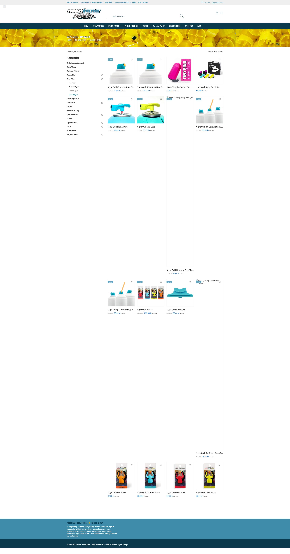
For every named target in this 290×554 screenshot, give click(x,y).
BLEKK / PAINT (159, 26)
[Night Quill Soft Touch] (180, 475)
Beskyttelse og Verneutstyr (76, 63)
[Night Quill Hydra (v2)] (180, 292)
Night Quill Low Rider (117, 492)
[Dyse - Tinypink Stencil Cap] (180, 70)
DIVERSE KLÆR (174, 26)
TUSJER (145, 26)
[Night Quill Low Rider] (121, 475)
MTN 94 (69, 107)
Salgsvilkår (108, 2)
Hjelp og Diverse (72, 2)
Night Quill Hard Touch (206, 492)
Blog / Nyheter (143, 2)
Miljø (133, 2)
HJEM (86, 26)
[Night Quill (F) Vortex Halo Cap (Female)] (121, 70)
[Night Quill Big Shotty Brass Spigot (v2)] (209, 364)
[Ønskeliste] (221, 14)
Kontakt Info (85, 2)
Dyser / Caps (96, 40)
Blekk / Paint (71, 67)
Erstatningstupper (73, 99)
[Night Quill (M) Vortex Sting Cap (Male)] (209, 110)
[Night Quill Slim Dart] (150, 110)
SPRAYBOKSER (98, 26)
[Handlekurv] (216, 13)
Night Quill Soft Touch (176, 492)
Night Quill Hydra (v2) (176, 310)
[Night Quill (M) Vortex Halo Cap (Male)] (150, 70)
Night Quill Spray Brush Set (208, 87)
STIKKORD (189, 26)
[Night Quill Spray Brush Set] (209, 70)
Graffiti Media (71, 103)
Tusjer (69, 126)
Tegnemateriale (72, 122)
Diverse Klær (71, 75)
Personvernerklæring (122, 2)
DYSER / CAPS (113, 26)
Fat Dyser (72, 83)
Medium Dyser (74, 87)
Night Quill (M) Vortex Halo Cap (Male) (150, 87)
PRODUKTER (80, 40)
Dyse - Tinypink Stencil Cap (178, 87)
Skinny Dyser (73, 91)
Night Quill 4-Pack (144, 310)
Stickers (69, 119)
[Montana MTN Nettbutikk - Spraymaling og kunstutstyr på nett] (84, 13)
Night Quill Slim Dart (146, 127)
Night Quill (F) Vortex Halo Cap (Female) (121, 87)
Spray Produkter (72, 115)
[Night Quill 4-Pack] (150, 292)
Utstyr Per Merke (72, 134)
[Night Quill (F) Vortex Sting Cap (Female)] (121, 292)
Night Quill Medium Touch (148, 492)
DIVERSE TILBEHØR (131, 26)
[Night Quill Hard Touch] (209, 475)
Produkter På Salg (73, 111)
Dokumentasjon (97, 2)
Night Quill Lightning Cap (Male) (180, 270)
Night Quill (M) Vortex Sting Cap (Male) (209, 127)
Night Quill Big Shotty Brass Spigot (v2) (209, 453)
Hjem (69, 40)
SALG (199, 26)
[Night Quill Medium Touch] (150, 475)
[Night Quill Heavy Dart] (121, 110)
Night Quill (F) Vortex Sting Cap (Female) (121, 310)
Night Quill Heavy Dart (117, 127)
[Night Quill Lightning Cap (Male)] (180, 181)
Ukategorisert (71, 130)
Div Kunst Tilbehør (73, 71)
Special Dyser (73, 95)
